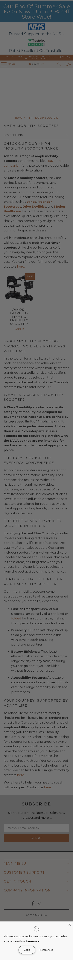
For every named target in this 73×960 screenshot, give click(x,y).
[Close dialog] (71, 461)
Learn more (32, 941)
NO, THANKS (54, 495)
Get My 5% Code (54, 489)
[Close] (70, 925)
